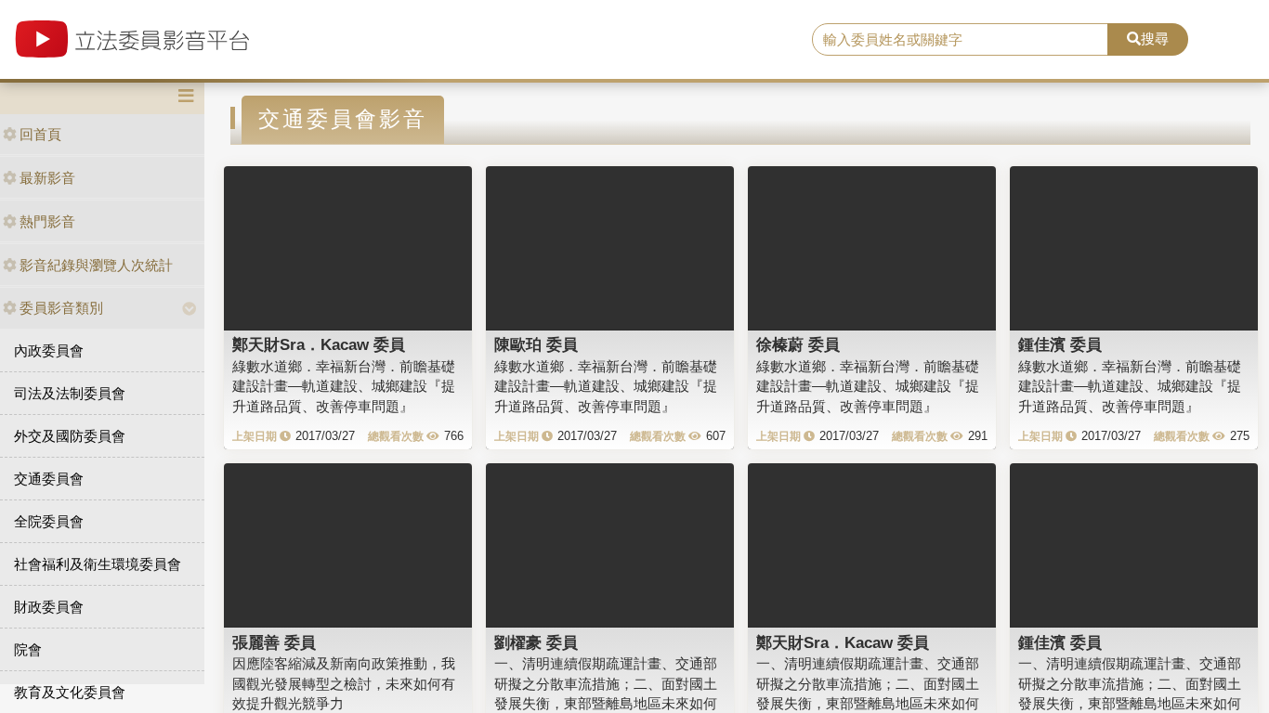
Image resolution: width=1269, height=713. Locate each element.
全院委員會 (49, 521)
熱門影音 (47, 221)
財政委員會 (49, 607)
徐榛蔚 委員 (798, 344)
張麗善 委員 (274, 642)
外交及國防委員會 (69, 436)
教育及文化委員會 (69, 692)
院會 (28, 649)
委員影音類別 (61, 308)
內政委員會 (49, 350)
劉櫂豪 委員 (536, 642)
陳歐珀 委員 (536, 344)
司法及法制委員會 (69, 393)
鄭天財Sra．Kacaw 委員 (318, 344)
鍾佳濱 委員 (1060, 344)
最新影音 (47, 178)
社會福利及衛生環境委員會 (97, 564)
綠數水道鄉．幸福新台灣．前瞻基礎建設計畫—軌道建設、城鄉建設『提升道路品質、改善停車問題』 (343, 386)
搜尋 (1155, 38)
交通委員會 (49, 478)
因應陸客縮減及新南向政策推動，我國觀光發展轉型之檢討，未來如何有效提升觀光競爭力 (343, 683)
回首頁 (40, 134)
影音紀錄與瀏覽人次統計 (96, 265)
